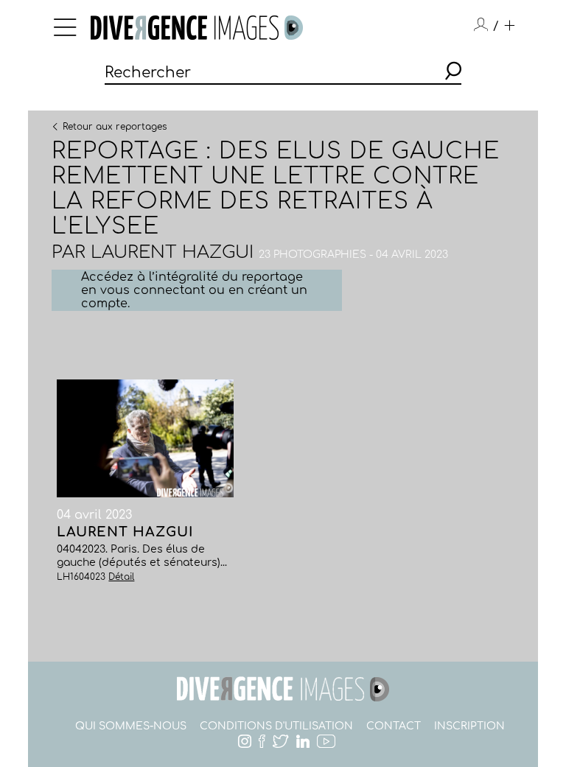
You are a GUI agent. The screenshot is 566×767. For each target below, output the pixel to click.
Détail (121, 577)
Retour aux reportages (115, 126)
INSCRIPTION (469, 726)
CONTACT (393, 726)
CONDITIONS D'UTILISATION (276, 726)
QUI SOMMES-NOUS (130, 726)
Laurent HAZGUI (172, 252)
